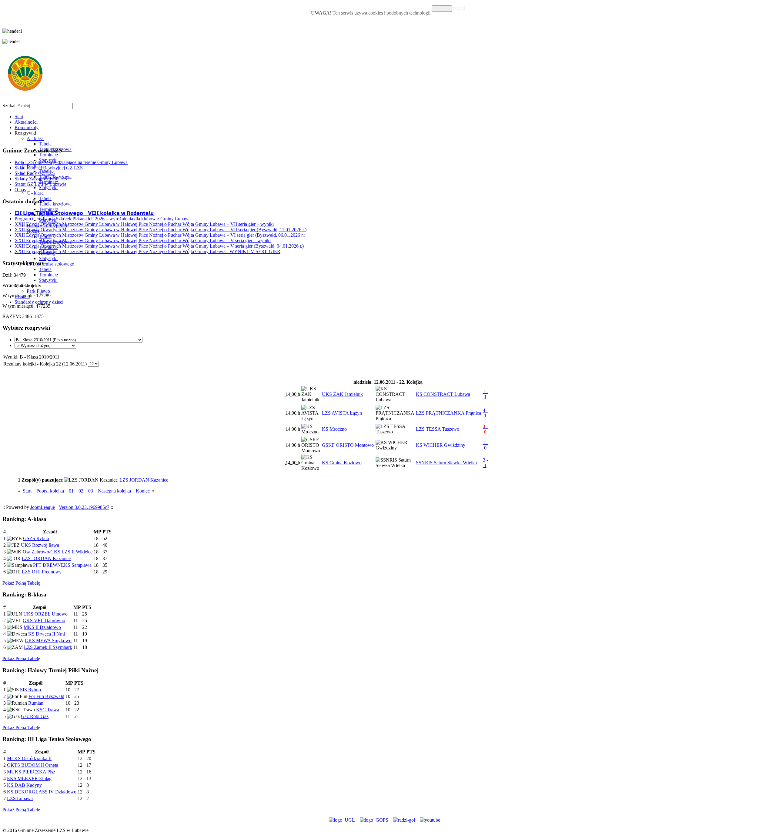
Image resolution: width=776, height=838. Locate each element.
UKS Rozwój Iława (40, 545)
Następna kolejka (114, 490)
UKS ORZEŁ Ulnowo (45, 613)
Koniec (143, 490)
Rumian (35, 703)
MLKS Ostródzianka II (29, 758)
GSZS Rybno (36, 538)
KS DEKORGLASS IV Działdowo (41, 791)
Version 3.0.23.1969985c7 (84, 507)
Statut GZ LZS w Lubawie (40, 184)
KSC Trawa (47, 709)
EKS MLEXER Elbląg (29, 778)
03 (90, 490)
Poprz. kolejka (50, 490)
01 (71, 490)
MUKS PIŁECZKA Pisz (31, 771)
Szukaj (8, 105)
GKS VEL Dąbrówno (44, 620)
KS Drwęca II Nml (46, 633)
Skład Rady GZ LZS (35, 173)
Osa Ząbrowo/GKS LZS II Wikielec (57, 551)
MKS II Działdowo (42, 627)
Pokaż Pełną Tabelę (21, 583)
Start (27, 490)
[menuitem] (19, 116)
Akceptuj (442, 8)
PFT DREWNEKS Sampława (62, 565)
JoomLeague (42, 507)
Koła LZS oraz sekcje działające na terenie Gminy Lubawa (71, 162)
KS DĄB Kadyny (24, 785)
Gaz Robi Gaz (34, 716)
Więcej (458, 8)
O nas (20, 189)
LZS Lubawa (20, 798)
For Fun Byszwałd (46, 696)
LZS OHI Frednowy (42, 571)
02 (81, 490)
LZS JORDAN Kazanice (46, 558)
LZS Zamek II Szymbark (48, 647)
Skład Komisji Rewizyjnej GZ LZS (49, 167)
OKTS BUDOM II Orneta (32, 765)
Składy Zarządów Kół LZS (41, 178)
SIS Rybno (30, 689)
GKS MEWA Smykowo (48, 640)
